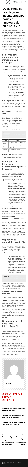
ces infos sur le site (13, 50)
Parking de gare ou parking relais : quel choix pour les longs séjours (13, 416)
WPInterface (4, 463)
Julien (8, 383)
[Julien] (14, 369)
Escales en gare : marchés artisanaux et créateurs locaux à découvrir (13, 423)
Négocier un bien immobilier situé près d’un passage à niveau (13, 409)
